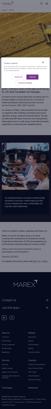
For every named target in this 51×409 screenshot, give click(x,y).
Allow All (32, 77)
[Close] (43, 62)
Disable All (18, 77)
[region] (25, 72)
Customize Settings (25, 83)
